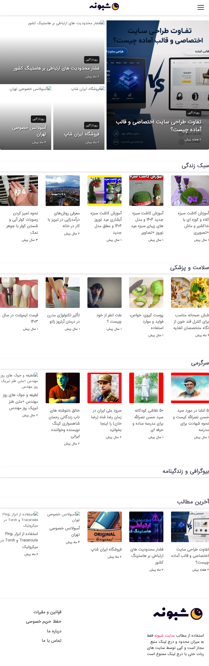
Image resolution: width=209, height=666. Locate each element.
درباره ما (54, 631)
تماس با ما (51, 640)
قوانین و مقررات (47, 612)
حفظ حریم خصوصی (43, 621)
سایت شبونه (164, 636)
